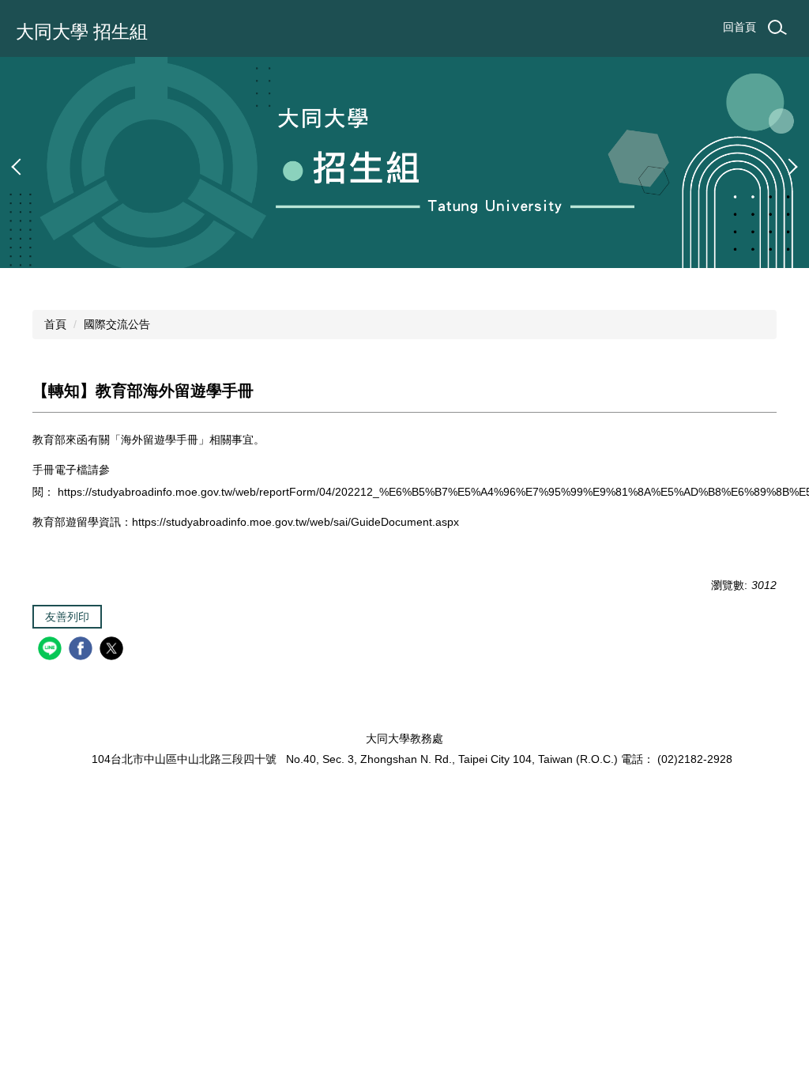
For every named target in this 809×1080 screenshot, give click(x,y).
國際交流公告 (117, 324)
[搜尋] (777, 28)
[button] (20, 167)
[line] (52, 650)
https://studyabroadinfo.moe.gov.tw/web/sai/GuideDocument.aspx (295, 521)
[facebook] (82, 650)
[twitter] (113, 650)
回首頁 (739, 27)
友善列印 (67, 616)
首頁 (55, 324)
